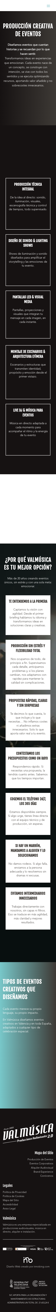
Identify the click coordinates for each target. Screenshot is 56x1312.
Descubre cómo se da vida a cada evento (28, 222)
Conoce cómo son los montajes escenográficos (28, 392)
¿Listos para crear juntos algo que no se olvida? (28, 941)
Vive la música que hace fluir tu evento (28, 448)
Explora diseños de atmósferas (28, 278)
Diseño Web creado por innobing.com (28, 1267)
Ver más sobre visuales (28, 333)
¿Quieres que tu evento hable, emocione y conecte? (28, 102)
